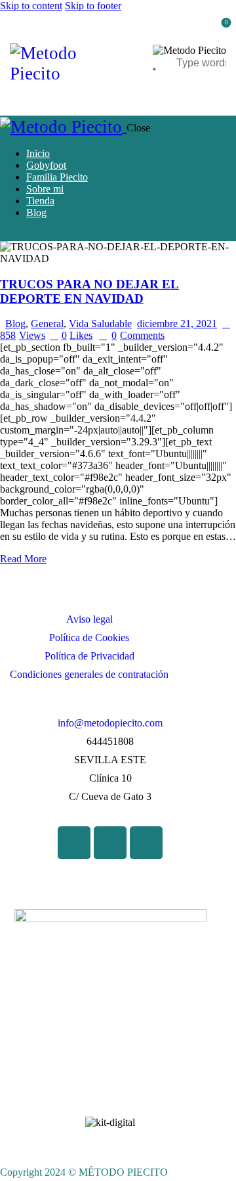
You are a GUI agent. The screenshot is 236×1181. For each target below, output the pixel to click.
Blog (15, 323)
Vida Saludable (100, 323)
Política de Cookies (89, 637)
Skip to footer (93, 5)
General (47, 323)
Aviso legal (89, 619)
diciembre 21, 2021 (177, 323)
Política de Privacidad (89, 655)
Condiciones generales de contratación (89, 674)
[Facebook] (74, 842)
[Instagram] (146, 842)
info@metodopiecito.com (110, 722)
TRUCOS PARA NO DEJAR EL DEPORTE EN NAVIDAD (89, 291)
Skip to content (31, 5)
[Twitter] (110, 842)
